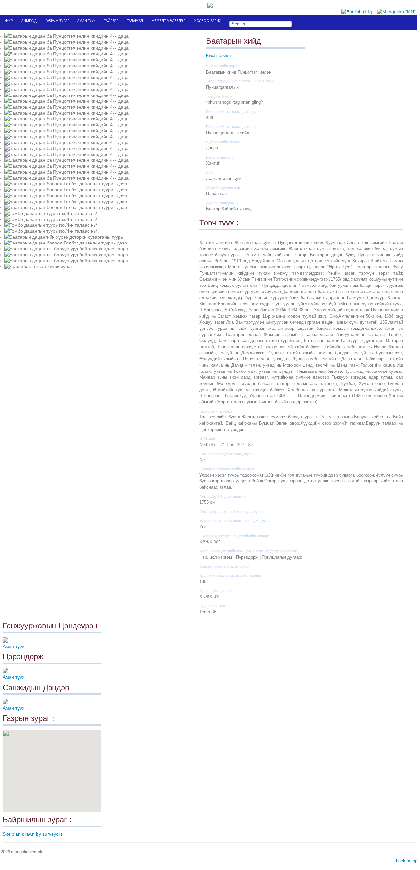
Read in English (218, 55)
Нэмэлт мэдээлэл (169, 20)
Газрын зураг (57, 20)
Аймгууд (29, 20)
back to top (406, 861)
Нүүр (8, 20)
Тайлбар (111, 20)
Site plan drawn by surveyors (33, 834)
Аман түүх (86, 20)
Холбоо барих (207, 20)
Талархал (135, 20)
